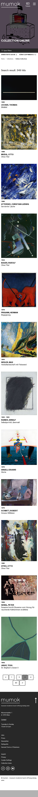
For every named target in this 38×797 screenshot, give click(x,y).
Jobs (2, 735)
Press (3, 738)
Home (3, 59)
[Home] (10, 4)
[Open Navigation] (34, 4)
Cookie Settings (6, 760)
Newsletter (5, 741)
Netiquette (4, 744)
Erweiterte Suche (8, 54)
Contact (3, 719)
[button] (28, 5)
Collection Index (6, 763)
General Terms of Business (10, 747)
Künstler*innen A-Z (27, 54)
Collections (10, 59)
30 (16, 683)
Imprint (3, 754)
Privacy (3, 757)
